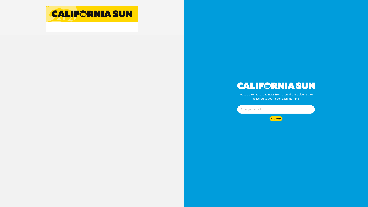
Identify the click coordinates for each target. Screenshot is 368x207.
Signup (276, 118)
